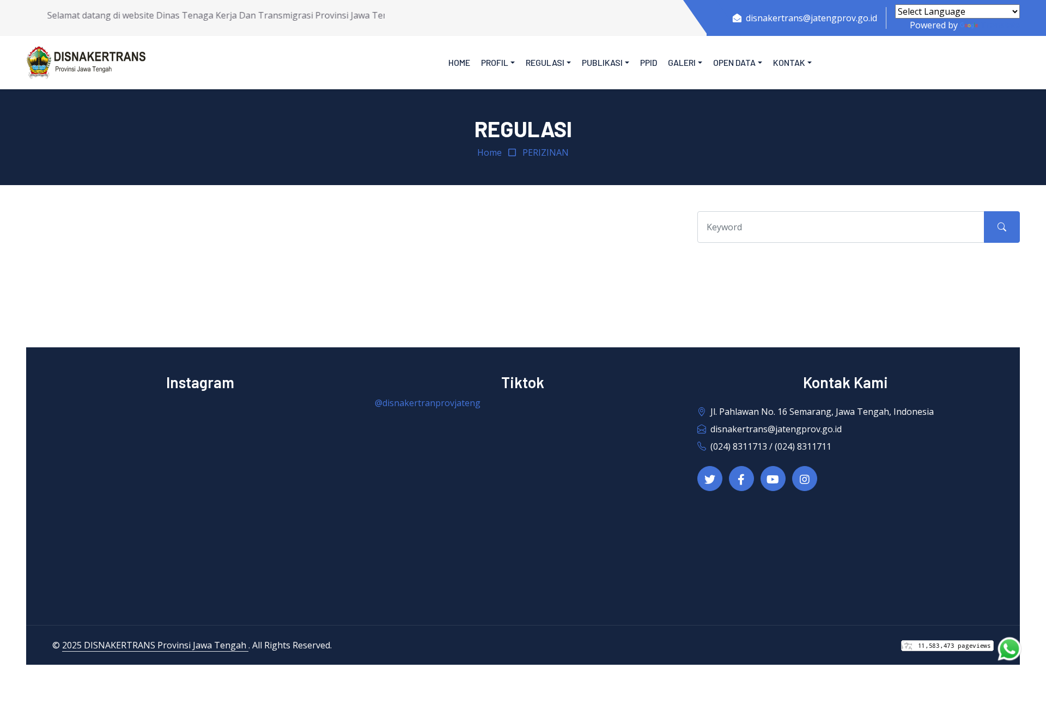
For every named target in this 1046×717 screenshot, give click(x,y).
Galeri (682, 62)
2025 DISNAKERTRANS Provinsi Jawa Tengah (155, 645)
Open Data (734, 62)
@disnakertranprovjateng (428, 403)
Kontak (789, 62)
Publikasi (602, 62)
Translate (1000, 25)
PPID (648, 62)
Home (459, 62)
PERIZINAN (545, 152)
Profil (494, 62)
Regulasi (545, 62)
